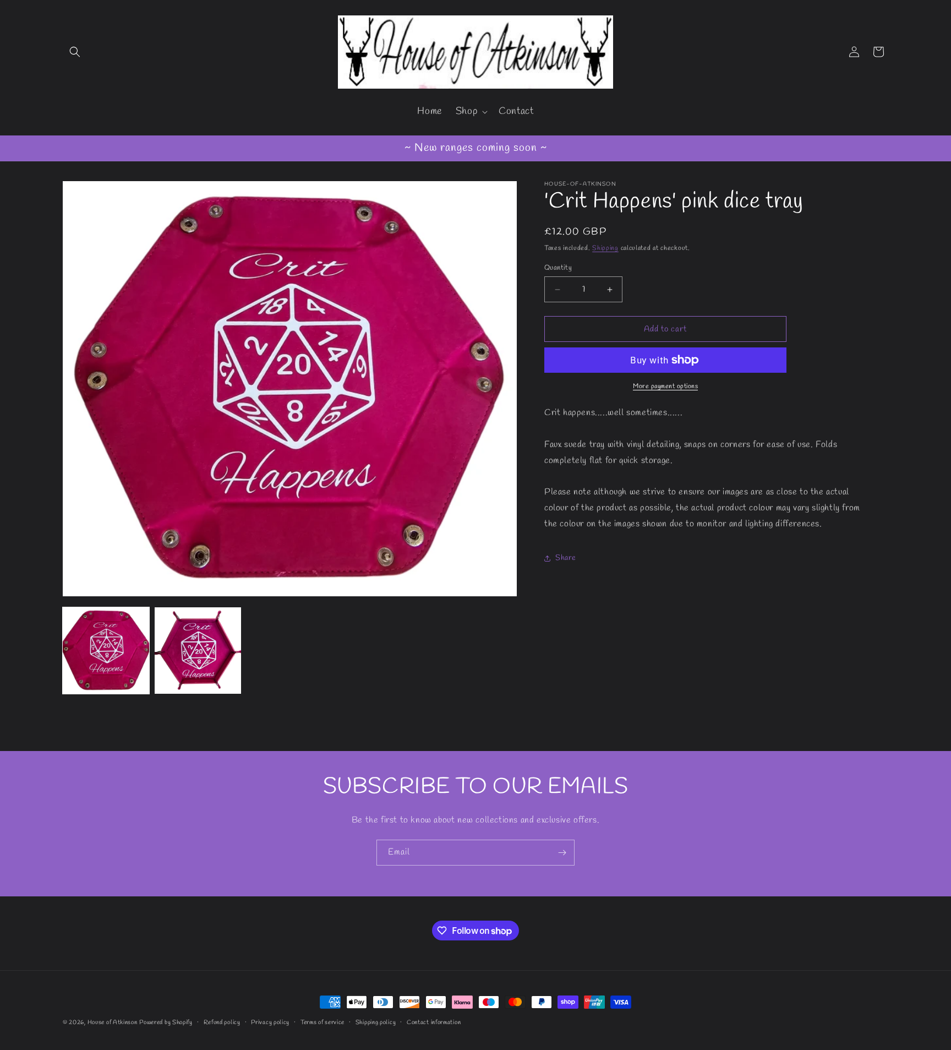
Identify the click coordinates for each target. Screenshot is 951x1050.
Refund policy (222, 1022)
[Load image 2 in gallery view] (198, 650)
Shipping (605, 248)
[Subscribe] (562, 853)
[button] (75, 52)
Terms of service (322, 1022)
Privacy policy (270, 1022)
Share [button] (565, 558)
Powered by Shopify (166, 1022)
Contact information (434, 1022)
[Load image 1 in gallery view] (106, 650)
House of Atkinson (113, 1022)
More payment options (665, 386)
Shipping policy (376, 1022)
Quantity (558, 268)
